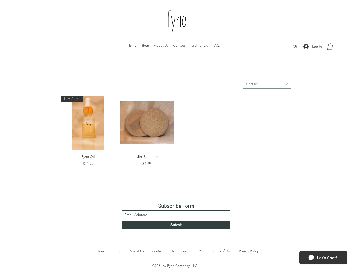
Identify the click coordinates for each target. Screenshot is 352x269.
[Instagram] (294, 46)
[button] (330, 46)
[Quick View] (147, 123)
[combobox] (267, 84)
